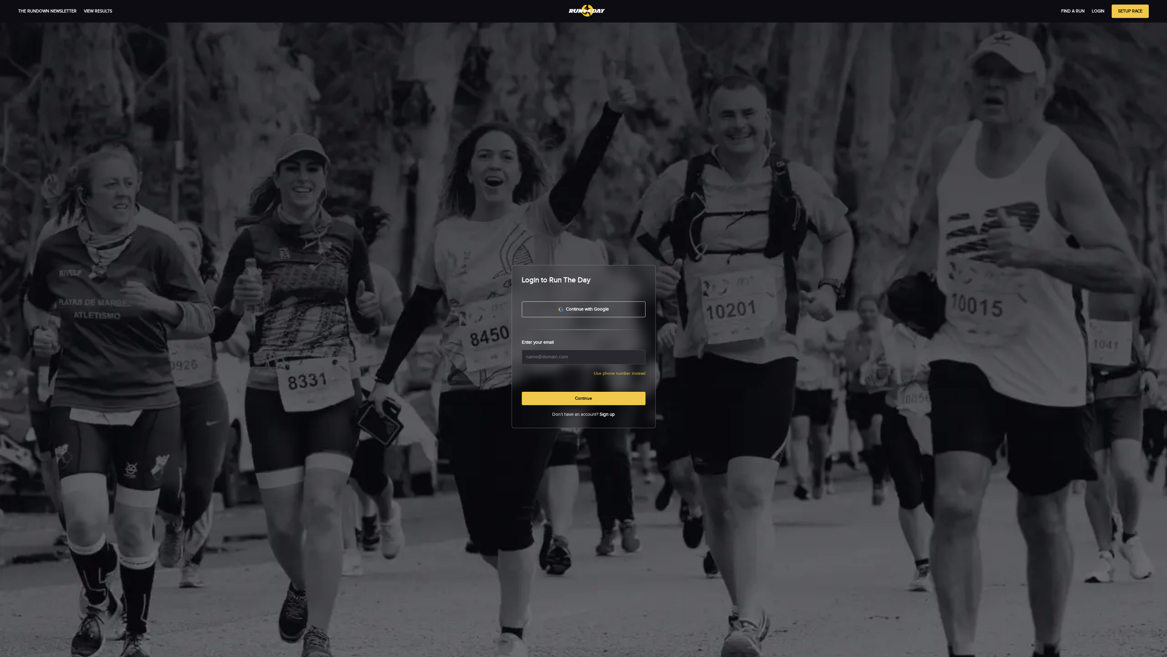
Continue (583, 398)
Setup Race (1130, 11)
